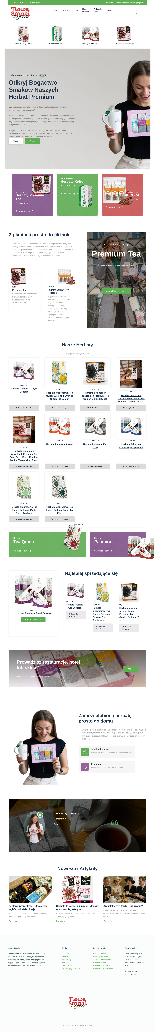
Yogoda (76, 10)
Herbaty (63, 10)
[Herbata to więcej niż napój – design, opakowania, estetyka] (77, 903)
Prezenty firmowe (100, 976)
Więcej (33, 141)
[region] (29, 1008)
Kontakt (110, 10)
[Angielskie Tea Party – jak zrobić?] (124, 903)
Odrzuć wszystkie (38, 1015)
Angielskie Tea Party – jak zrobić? (123, 919)
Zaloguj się (66, 973)
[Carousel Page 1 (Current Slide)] (103, 648)
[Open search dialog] (141, 13)
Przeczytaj (13, 935)
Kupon (131, 682)
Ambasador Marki (99, 10)
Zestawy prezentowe (102, 973)
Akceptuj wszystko (29, 1022)
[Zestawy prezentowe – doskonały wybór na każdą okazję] (30, 903)
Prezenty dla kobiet (101, 979)
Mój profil (66, 967)
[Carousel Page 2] (105, 648)
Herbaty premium (100, 970)
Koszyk (65, 970)
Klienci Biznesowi (87, 10)
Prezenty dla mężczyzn (103, 982)
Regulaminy (67, 979)
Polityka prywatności (71, 982)
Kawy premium (99, 967)
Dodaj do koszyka (25, 408)
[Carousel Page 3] (107, 648)
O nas (54, 10)
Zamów (65, 976)
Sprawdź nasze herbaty (116, 291)
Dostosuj (16, 1015)
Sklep (15, 141)
